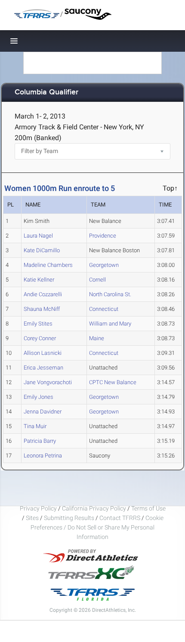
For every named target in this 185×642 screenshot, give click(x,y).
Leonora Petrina (43, 455)
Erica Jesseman (43, 367)
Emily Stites (38, 323)
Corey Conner (40, 338)
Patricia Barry (40, 441)
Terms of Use (148, 508)
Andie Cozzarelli (43, 294)
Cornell (97, 279)
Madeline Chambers (48, 265)
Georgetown (104, 265)
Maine (96, 338)
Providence (102, 235)
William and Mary (110, 323)
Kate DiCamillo (42, 250)
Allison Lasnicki (43, 353)
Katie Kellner (39, 279)
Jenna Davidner (43, 411)
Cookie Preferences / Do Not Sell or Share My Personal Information (97, 527)
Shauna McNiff (42, 309)
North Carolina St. (110, 294)
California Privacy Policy (94, 508)
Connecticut (103, 309)
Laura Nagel (38, 235)
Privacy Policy (38, 508)
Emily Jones (38, 397)
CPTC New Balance (112, 382)
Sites (32, 517)
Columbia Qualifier (46, 92)
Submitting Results (69, 517)
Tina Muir (35, 426)
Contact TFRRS (120, 517)
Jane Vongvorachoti (48, 382)
